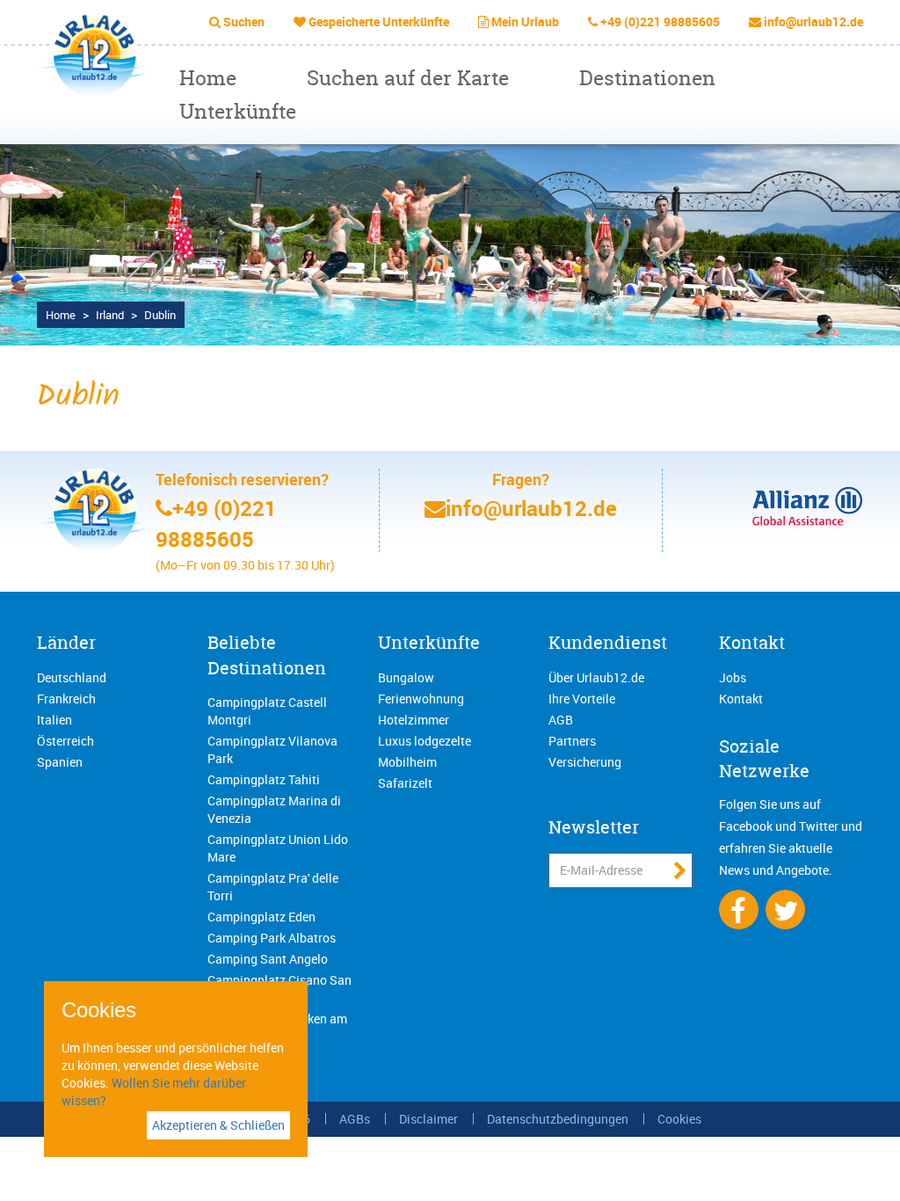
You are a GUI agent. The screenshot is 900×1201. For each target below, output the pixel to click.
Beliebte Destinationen (266, 655)
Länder (66, 642)
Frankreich (66, 698)
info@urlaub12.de (813, 21)
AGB (560, 719)
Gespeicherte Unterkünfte (378, 21)
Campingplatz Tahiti (263, 779)
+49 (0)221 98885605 (660, 21)
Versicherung (584, 761)
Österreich (65, 740)
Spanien (60, 761)
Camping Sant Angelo (267, 958)
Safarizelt (405, 783)
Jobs (732, 677)
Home (207, 77)
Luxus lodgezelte (424, 740)
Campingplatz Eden (261, 916)
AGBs (354, 1118)
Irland (110, 315)
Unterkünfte (237, 111)
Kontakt (752, 642)
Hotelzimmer (413, 719)
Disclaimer (428, 1118)
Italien (54, 719)
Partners (572, 740)
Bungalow (406, 677)
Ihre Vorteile (581, 698)
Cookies (679, 1118)
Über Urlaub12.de (596, 677)
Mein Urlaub (525, 21)
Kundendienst (607, 642)
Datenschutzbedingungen (557, 1118)
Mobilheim (407, 761)
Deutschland (71, 677)
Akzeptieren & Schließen (218, 1125)
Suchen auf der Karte (408, 77)
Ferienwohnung (421, 698)
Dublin (160, 315)
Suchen (244, 21)
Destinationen (647, 77)
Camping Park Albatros (271, 937)
